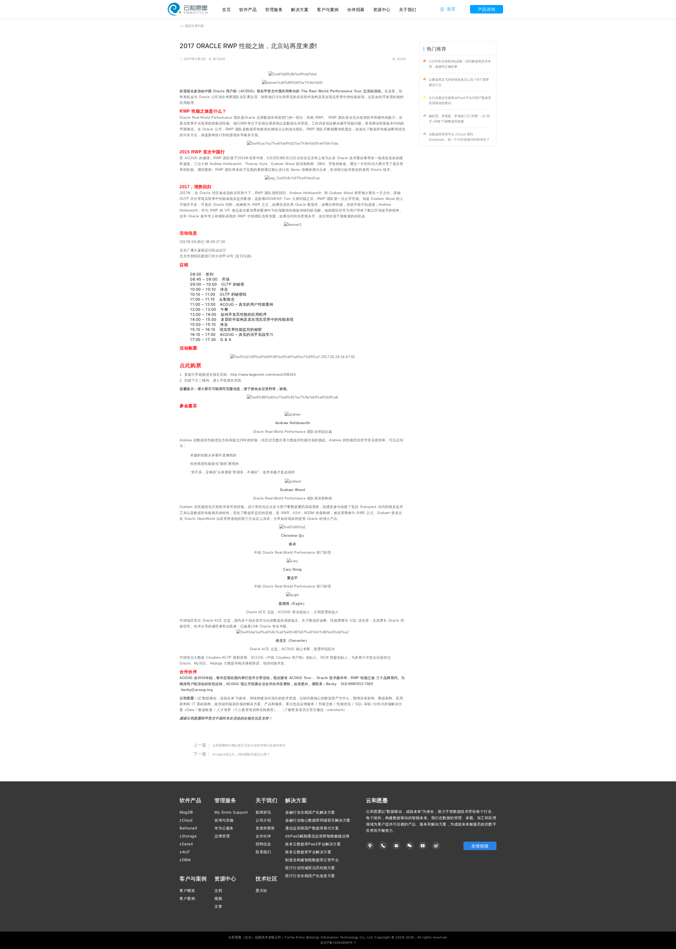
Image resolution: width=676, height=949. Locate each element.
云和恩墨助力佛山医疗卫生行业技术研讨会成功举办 (249, 745)
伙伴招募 (356, 9)
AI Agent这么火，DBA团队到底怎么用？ (241, 754)
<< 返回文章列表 (192, 26)
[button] (448, 9)
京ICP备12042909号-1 (338, 943)
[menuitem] (248, 9)
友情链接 (480, 846)
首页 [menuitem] (226, 9)
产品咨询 (486, 9)
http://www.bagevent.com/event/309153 (263, 375)
